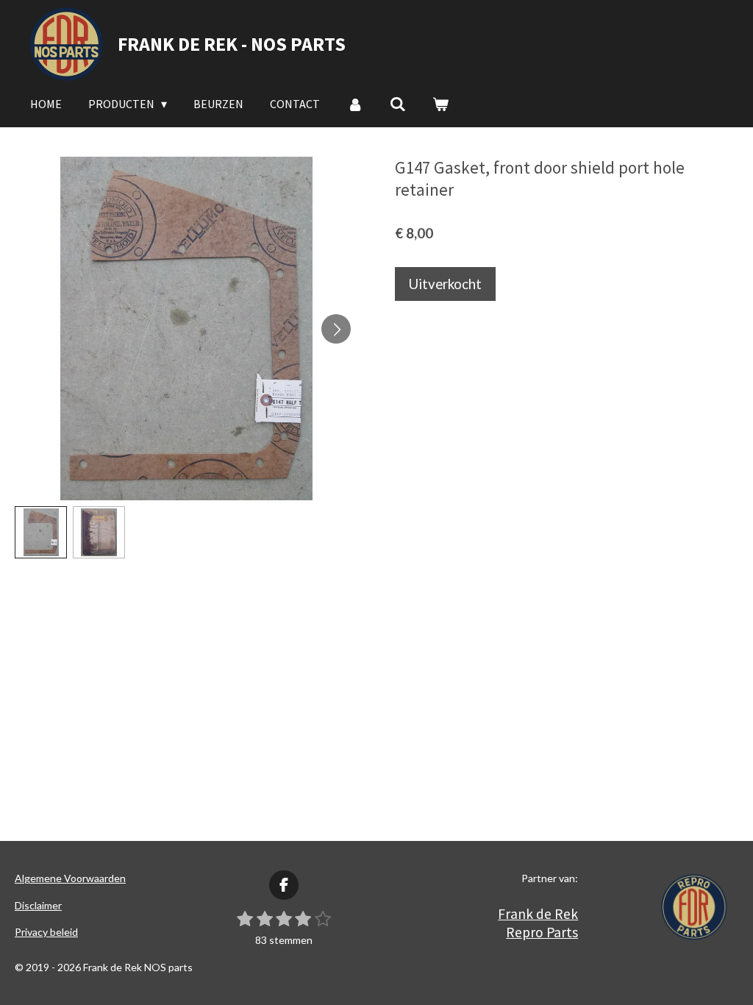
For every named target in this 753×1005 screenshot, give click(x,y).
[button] (41, 532)
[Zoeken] (397, 103)
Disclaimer (38, 905)
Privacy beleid (46, 932)
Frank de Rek (538, 914)
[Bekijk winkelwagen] (440, 103)
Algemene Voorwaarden (70, 878)
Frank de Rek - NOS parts (232, 44)
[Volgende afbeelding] (336, 329)
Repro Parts (542, 932)
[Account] (354, 103)
